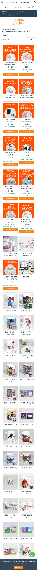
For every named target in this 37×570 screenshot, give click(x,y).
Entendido (18, 567)
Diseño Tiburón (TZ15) (10, 468)
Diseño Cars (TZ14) (26, 446)
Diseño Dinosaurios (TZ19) (10, 516)
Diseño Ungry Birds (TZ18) (26, 492)
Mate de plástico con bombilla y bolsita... (10, 254)
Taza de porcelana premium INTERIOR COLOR (27, 97)
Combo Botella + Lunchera (10, 187)
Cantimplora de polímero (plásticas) (27, 120)
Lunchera (27, 153)
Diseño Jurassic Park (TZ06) (27, 357)
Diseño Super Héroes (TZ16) (27, 469)
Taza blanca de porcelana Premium (10, 97)
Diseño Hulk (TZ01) (26, 310)
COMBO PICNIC (10, 220)
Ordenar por (4, 35)
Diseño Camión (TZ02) (10, 310)
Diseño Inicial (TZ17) (10, 491)
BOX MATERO (26, 277)
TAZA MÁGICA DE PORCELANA (10, 120)
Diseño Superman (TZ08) (27, 379)
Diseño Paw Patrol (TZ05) (10, 357)
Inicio (3, 29)
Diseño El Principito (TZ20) (27, 516)
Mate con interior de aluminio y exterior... (10, 278)
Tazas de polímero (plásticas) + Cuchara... (10, 63)
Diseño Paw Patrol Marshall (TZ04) (26, 333)
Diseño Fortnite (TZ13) (10, 446)
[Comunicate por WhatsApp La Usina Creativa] (32, 554)
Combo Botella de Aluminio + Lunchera (27, 187)
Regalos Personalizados (11, 29)
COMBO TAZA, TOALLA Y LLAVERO (26, 63)
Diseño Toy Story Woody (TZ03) (10, 333)
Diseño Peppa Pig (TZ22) (26, 539)
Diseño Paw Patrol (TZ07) (10, 380)
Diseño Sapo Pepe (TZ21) (10, 539)
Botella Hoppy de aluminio (10, 154)
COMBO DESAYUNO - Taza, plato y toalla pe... (27, 221)
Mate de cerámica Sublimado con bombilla (27, 254)
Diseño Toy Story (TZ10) (27, 403)
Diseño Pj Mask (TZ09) (10, 403)
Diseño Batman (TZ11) (10, 424)
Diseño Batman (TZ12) (26, 424)
